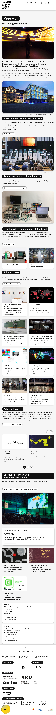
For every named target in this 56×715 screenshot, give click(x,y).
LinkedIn (36, 651)
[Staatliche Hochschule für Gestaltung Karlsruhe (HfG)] (10, 703)
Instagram (23, 651)
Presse (37, 3)
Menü (52, 7)
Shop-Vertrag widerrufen (44, 647)
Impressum (8, 647)
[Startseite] (8, 5)
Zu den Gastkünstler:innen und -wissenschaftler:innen (21, 489)
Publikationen (21, 180)
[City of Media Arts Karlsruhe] (51, 710)
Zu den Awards (11, 542)
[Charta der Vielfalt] (37, 710)
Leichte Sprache (41, 2)
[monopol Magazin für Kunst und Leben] (10, 677)
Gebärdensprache (45, 2)
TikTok (32, 651)
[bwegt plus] (7, 693)
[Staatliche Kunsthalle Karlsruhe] (42, 703)
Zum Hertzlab (10, 134)
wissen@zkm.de (12, 619)
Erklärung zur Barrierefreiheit (28, 647)
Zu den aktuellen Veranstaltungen (15, 188)
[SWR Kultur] (25, 682)
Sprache (48, 2)
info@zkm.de (38, 658)
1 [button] (24, 467)
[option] (14, 449)
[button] (28, 43)
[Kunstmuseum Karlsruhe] (28, 703)
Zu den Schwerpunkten (12, 284)
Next (51, 431)
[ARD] (27, 677)
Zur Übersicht (10, 244)
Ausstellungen (11, 180)
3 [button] (31, 467)
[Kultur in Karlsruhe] (35, 682)
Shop (24, 3)
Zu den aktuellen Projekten (13, 424)
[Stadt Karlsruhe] (23, 667)
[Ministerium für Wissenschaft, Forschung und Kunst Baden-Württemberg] (10, 667)
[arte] (10, 682)
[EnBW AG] (39, 667)
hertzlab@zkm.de (12, 640)
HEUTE (6, 709)
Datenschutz (15, 647)
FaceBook (19, 651)
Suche (52, 2)
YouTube (28, 651)
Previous (47, 431)
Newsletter (30, 3)
